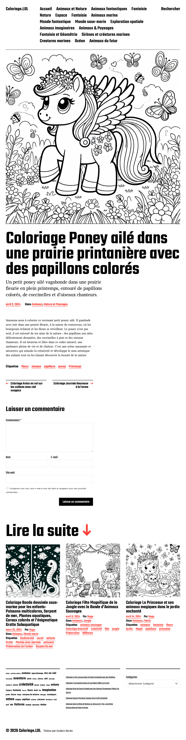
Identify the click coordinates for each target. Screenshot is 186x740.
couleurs (9, 685)
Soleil (55, 700)
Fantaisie (139, 9)
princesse (164, 629)
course (15, 685)
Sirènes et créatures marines (106, 34)
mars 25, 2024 (14, 630)
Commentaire (13, 420)
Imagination (49, 690)
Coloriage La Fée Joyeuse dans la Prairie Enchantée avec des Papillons (90, 677)
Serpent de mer (44, 646)
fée (40, 690)
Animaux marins (104, 15)
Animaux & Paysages (96, 28)
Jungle (87, 621)
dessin (36, 685)
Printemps (75, 367)
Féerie (147, 621)
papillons (49, 367)
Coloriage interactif (77, 629)
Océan (80, 41)
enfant (48, 685)
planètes (33, 700)
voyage (28, 704)
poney (62, 367)
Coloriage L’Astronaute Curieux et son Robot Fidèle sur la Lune (87, 683)
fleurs (25, 367)
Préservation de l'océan (19, 646)
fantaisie (158, 625)
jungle (115, 629)
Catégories (131, 677)
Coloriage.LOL (17, 9)
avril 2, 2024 (13, 304)
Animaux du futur (103, 41)
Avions (34, 679)
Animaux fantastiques (109, 9)
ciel (46, 679)
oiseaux (36, 367)
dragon (42, 685)
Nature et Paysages (56, 304)
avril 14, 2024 (133, 617)
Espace (61, 15)
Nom (8, 457)
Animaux (37, 304)
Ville (11, 704)
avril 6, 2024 (73, 617)
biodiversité (27, 638)
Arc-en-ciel (50, 673)
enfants (50, 638)
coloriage (51, 679)
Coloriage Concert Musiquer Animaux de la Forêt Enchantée (86, 698)
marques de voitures (30, 694)
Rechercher (170, 9)
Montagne (43, 695)
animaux (145, 625)
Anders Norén (64, 731)
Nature (45, 15)
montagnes (51, 694)
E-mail (54, 457)
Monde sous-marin (90, 21)
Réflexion (87, 633)
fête (107, 629)
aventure (19, 678)
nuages (18, 699)
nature (10, 699)
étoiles (43, 705)
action (8, 673)
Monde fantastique (55, 21)
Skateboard (49, 700)
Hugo (32, 630)
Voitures (19, 704)
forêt (36, 690)
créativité (96, 629)
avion (29, 678)
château (40, 679)
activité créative (16, 673)
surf (7, 704)
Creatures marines (55, 41)
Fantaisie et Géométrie (58, 34)
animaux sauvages (91, 625)
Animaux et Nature (71, 9)
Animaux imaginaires (57, 28)
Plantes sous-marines (28, 642)
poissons (49, 642)
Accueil (46, 9)
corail (40, 638)
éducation (35, 704)
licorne (13, 694)
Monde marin (31, 634)
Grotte (9, 642)
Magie (139, 629)
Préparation (72, 633)
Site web (10, 472)
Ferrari (24, 690)
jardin (129, 629)
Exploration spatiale (126, 21)
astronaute (9, 679)
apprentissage (37, 673)
